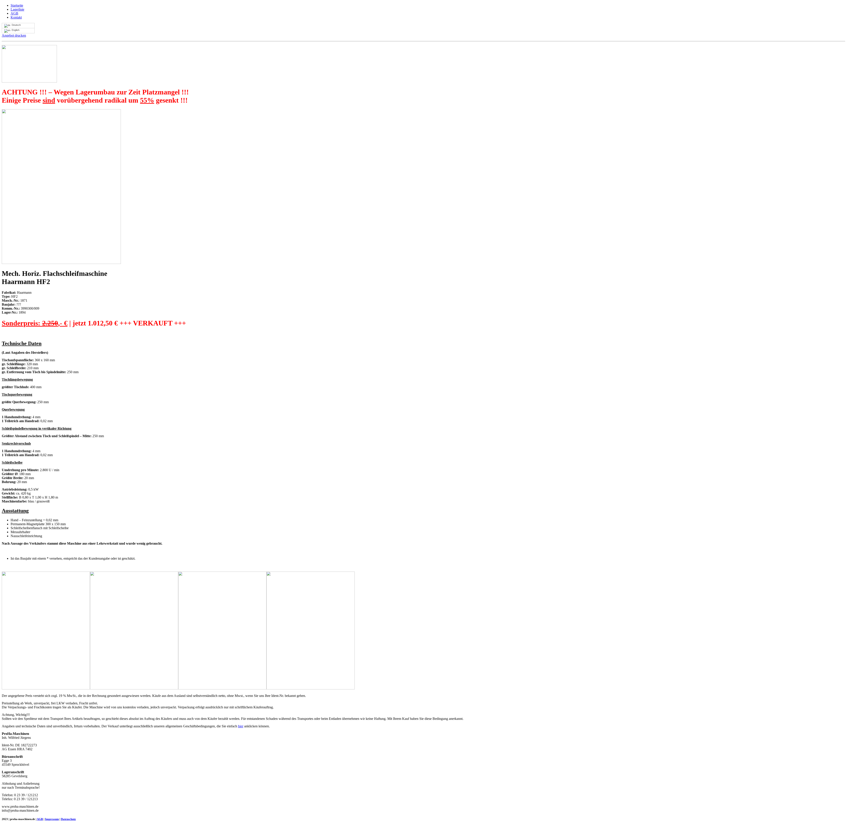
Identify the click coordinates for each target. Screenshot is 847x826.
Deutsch (15, 25)
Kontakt (16, 17)
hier (240, 726)
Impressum (52, 819)
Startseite (17, 5)
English (14, 30)
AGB (14, 13)
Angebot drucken (14, 35)
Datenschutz (68, 819)
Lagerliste (17, 9)
